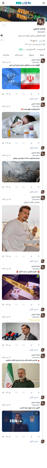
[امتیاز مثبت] (38, 94)
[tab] (42, 55)
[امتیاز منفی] (31, 94)
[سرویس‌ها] (3, 3)
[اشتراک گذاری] (3, 94)
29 (30, 49)
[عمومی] (1, 35)
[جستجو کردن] (43, 3)
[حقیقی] (1, 40)
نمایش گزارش (34, 99)
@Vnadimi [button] (36, 62)
